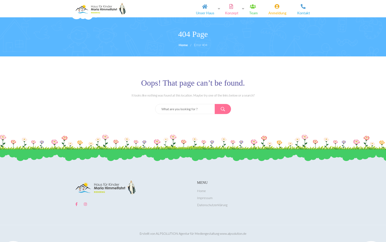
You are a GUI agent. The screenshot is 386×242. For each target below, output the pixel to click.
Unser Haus (205, 13)
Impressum (205, 198)
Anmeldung (277, 13)
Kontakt (303, 13)
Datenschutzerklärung (212, 205)
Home (183, 45)
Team (253, 13)
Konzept (231, 13)
